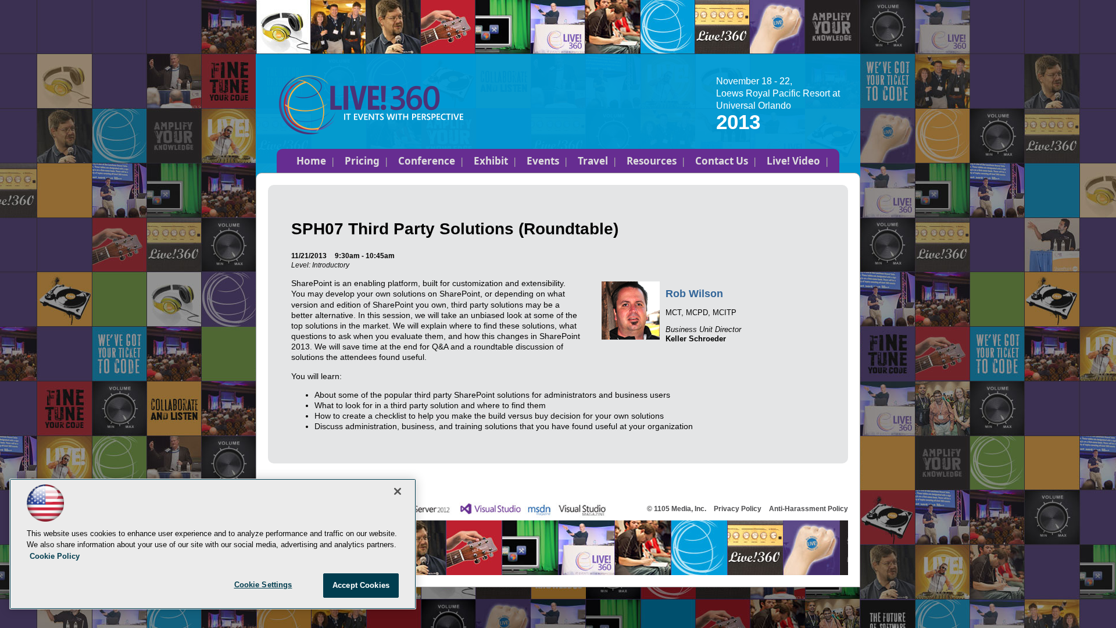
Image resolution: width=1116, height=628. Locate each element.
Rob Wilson (694, 293)
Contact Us (721, 160)
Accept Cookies (360, 585)
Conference (426, 160)
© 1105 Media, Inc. (676, 509)
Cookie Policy (55, 556)
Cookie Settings (263, 584)
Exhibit (491, 160)
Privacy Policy (737, 509)
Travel (593, 160)
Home (311, 160)
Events (543, 160)
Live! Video (793, 160)
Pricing (362, 160)
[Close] (397, 491)
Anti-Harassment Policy (808, 509)
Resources (652, 160)
